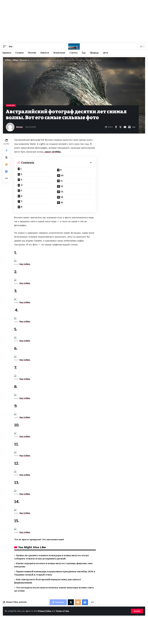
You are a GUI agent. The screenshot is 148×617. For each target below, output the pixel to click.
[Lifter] (74, 46)
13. (62, 191)
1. (21, 168)
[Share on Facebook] (116, 127)
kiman (19, 127)
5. (21, 190)
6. (22, 196)
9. (61, 170)
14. (62, 197)
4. (22, 185)
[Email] (125, 127)
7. (22, 201)
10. (62, 175)
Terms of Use (62, 611)
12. (62, 186)
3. (22, 179)
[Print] (129, 127)
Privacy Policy (44, 611)
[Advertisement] (74, 21)
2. (22, 174)
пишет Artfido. (52, 151)
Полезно (11, 105)
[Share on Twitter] (120, 127)
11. (61, 180)
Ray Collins (25, 264)
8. (22, 207)
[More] (134, 127)
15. (62, 202)
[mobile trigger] (5, 46)
